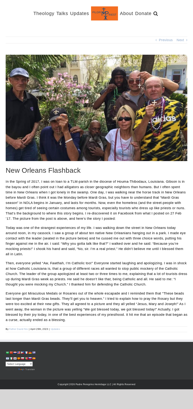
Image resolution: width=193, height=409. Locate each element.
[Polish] (22, 358)
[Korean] (15, 358)
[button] (155, 13)
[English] (18, 352)
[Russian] (30, 358)
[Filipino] (22, 352)
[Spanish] (33, 358)
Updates (55, 329)
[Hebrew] (7, 358)
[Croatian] (15, 352)
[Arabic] (7, 352)
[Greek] (33, 352)
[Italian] (11, 358)
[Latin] (18, 358)
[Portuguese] (26, 358)
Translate (30, 369)
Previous (166, 40)
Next (180, 40)
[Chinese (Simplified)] (11, 352)
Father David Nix (18, 329)
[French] (26, 352)
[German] (30, 352)
